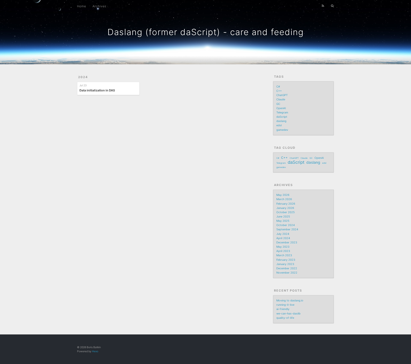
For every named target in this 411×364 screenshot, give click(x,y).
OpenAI (281, 108)
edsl (279, 125)
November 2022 (286, 272)
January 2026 (285, 208)
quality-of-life (285, 317)
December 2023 (286, 242)
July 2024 (282, 234)
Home (81, 6)
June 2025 (283, 216)
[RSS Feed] (323, 6)
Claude (280, 99)
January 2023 (285, 264)
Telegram (282, 112)
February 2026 (285, 203)
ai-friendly (282, 309)
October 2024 (285, 225)
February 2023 (285, 259)
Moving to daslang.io (289, 300)
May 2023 (282, 246)
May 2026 (282, 195)
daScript (281, 116)
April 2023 (283, 251)
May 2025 (282, 220)
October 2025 (285, 212)
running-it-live (285, 304)
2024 (83, 77)
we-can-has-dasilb (288, 313)
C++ (279, 90)
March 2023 (284, 255)
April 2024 (283, 238)
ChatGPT (282, 95)
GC (278, 104)
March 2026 (284, 199)
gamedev (282, 129)
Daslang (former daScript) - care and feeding (205, 32)
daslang (281, 121)
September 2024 (287, 229)
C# (278, 86)
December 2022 (286, 268)
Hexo (95, 351)
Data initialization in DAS (97, 90)
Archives (99, 6)
